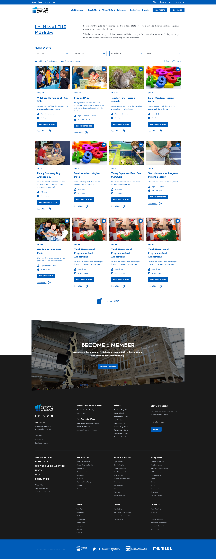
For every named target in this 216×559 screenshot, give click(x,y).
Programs (154, 512)
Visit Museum (77, 10)
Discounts (79, 478)
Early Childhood (156, 475)
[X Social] (44, 416)
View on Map (39, 436)
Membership (177, 10)
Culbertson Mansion (120, 468)
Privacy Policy (39, 485)
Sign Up (156, 429)
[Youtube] (52, 416)
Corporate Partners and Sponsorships (125, 516)
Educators (121, 10)
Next (116, 301)
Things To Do (107, 10)
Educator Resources (157, 519)
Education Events (156, 516)
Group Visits (80, 475)
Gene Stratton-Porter (120, 472)
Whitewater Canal (119, 495)
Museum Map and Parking (84, 465)
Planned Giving (118, 519)
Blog (155, 2)
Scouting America (156, 495)
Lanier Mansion (118, 475)
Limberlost (117, 482)
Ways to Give (118, 509)
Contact (79, 533)
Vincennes (117, 492)
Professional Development (159, 522)
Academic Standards (157, 526)
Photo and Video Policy (83, 482)
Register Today (46, 276)
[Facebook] (35, 416)
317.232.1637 (39, 439)
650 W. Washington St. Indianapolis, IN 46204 (43, 428)
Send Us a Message (42, 443)
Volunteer (79, 529)
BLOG (38, 475)
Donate (145, 10)
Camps (153, 482)
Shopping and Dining (83, 472)
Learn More (41, 131)
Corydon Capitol (119, 465)
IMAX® (153, 485)
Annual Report (81, 519)
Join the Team (80, 522)
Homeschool (155, 489)
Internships (79, 526)
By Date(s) (40, 53)
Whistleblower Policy (41, 488)
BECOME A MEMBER (108, 366)
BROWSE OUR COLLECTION (50, 466)
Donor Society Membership (122, 512)
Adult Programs (156, 472)
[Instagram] (39, 416)
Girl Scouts (154, 492)
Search (179, 2)
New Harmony (118, 485)
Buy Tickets (160, 10)
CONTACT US (42, 479)
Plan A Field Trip (81, 489)
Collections (135, 10)
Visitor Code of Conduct (42, 492)
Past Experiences (156, 465)
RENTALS (40, 470)
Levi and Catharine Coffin (122, 478)
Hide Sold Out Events (173, 61)
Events (153, 478)
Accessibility (80, 485)
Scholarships (155, 529)
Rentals (163, 2)
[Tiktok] (48, 416)
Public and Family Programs (159, 468)
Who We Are (80, 509)
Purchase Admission (48, 202)
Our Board (79, 516)
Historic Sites (92, 10)
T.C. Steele (117, 489)
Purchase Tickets (47, 124)
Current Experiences (157, 461)
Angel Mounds (118, 461)
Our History (80, 512)
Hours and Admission (83, 461)
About (171, 2)
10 (111, 301)
